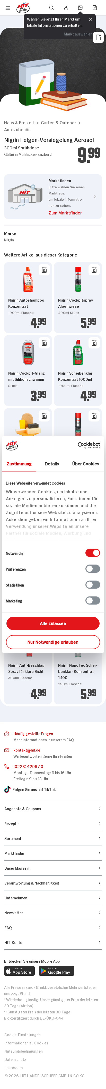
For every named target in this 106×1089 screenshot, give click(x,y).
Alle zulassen (53, 623)
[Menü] (7, 8)
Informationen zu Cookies (26, 1042)
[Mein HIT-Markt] (80, 8)
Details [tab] (52, 463)
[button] (19, 122)
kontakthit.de (26, 749)
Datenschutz (15, 1058)
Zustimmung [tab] (19, 463)
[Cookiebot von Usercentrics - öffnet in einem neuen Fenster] (77, 445)
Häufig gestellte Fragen (33, 733)
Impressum (13, 1067)
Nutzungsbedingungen (23, 1050)
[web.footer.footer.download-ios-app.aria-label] (19, 971)
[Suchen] (51, 8)
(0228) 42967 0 (28, 766)
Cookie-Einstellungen (22, 1034)
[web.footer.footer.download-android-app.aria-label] (56, 971)
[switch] (92, 569)
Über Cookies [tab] (85, 463)
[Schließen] (90, 19)
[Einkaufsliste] (95, 8)
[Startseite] (23, 7)
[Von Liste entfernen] (44, 269)
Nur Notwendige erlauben (53, 641)
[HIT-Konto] (66, 8)
